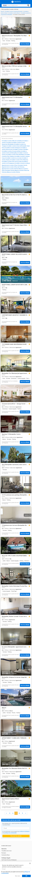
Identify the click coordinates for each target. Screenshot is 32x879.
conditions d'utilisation (24, 831)
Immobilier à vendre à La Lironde (13, 158)
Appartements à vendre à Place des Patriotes (13, 167)
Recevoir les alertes (16, 836)
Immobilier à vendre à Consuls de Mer (11, 151)
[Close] (30, 863)
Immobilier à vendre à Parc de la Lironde (11, 161)
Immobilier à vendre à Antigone (12, 147)
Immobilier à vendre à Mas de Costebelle (12, 140)
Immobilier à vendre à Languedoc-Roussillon (14, 11)
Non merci (17, 876)
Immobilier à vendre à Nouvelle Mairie (15, 154)
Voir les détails (25, 44)
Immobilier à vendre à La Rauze (22, 163)
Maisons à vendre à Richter (13, 172)
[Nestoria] (16, 2)
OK (26, 876)
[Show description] (29, 35)
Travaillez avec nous (6, 850)
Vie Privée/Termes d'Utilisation (9, 860)
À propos (4, 853)
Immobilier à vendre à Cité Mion (20, 149)
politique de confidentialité (10, 832)
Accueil (2, 11)
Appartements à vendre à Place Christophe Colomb (14, 165)
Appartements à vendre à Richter (10, 168)
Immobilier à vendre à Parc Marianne (19, 159)
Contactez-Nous (6, 855)
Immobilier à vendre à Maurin (14, 13)
